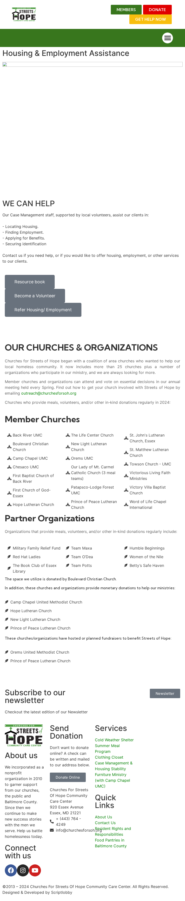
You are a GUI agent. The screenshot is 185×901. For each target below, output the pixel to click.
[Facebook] (11, 870)
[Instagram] (23, 870)
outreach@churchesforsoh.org (48, 393)
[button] (167, 38)
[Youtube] (35, 870)
